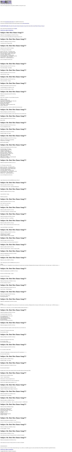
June (30, 25)
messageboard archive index (9, 21)
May (32, 25)
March (37, 25)
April (34, 25)
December (10, 25)
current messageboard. (25, 23)
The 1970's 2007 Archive (4, 25)
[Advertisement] (36, 14)
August (25, 25)
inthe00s (15, 28)
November (14, 25)
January (43, 25)
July (27, 25)
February (39, 25)
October (18, 25)
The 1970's (9, 28)
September (22, 25)
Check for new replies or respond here (6, 30)
